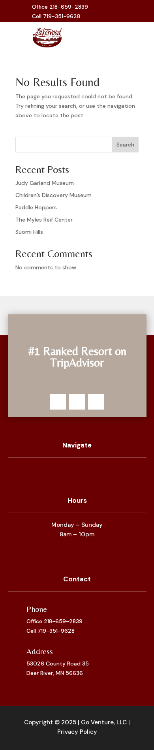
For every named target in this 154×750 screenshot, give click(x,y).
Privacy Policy (77, 732)
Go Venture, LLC (104, 722)
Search (125, 144)
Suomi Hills (29, 231)
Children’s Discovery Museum (53, 195)
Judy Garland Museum (44, 182)
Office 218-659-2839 (54, 621)
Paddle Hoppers (36, 207)
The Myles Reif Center (44, 219)
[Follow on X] (115, 12)
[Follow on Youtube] (128, 12)
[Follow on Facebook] (103, 12)
